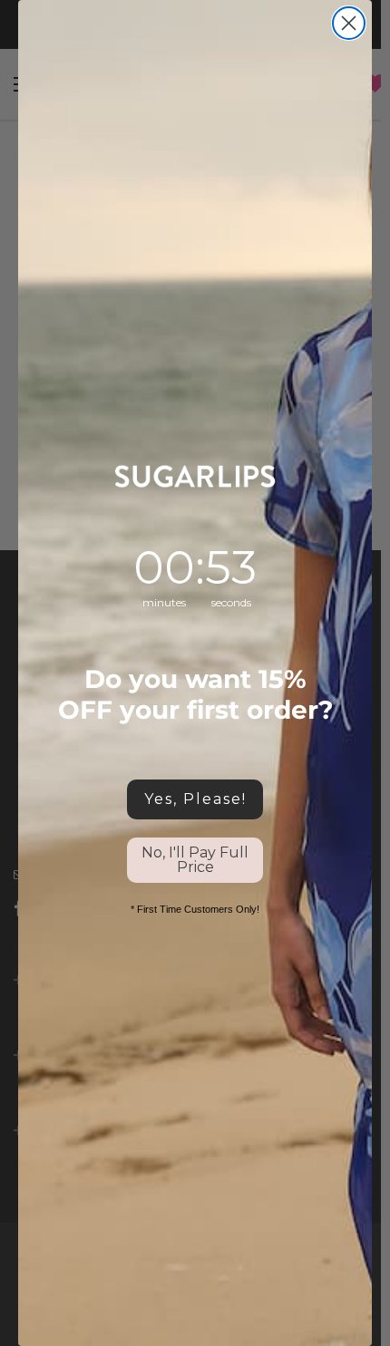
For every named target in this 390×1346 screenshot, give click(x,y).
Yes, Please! (195, 799)
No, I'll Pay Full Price (195, 860)
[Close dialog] (349, 23)
